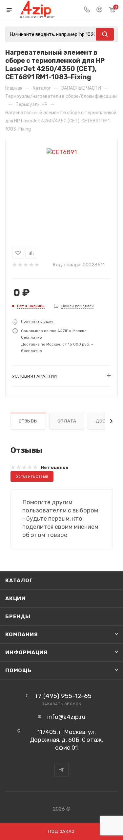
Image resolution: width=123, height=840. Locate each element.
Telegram (61, 770)
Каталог (19, 580)
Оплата (66, 421)
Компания (21, 634)
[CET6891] (62, 151)
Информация (26, 652)
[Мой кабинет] (99, 10)
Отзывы (28, 421)
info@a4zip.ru (66, 717)
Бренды (18, 616)
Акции (15, 598)
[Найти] (105, 34)
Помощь (18, 670)
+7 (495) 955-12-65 (63, 696)
